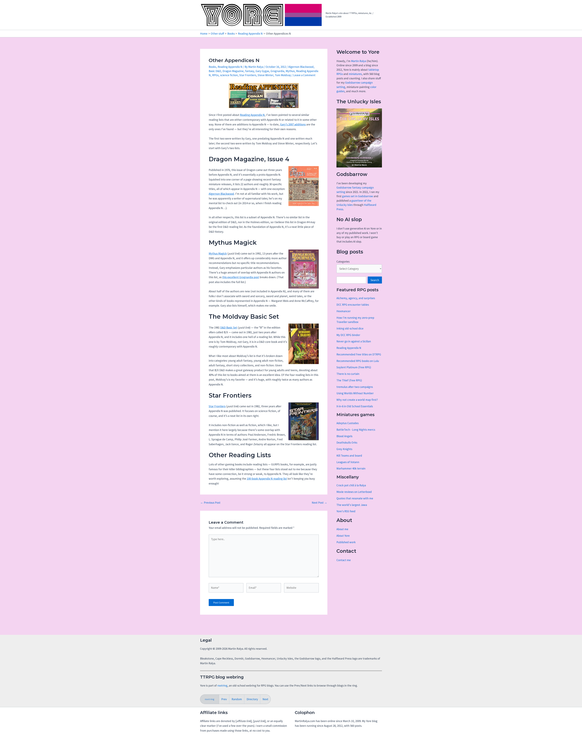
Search (375, 280)
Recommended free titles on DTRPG (358, 354)
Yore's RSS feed (345, 511)
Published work (346, 542)
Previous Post (210, 502)
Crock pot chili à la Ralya (351, 485)
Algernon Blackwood (301, 67)
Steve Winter (265, 75)
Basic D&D (215, 71)
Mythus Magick (218, 253)
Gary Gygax (262, 71)
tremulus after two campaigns (354, 387)
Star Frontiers (247, 75)
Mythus (290, 71)
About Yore (343, 535)
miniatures (355, 74)
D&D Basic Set (228, 327)
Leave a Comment (304, 75)
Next (265, 699)
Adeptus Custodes (347, 423)
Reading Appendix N (230, 67)
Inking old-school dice (349, 328)
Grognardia (277, 71)
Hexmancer (343, 311)
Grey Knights (344, 449)
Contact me (343, 560)
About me (342, 529)
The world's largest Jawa (351, 505)
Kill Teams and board (349, 455)
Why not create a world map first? (357, 400)
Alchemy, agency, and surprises (355, 298)
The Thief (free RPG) (349, 380)
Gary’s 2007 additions (293, 124)
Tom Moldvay (283, 75)
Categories (343, 261)
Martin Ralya (358, 61)
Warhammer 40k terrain (350, 468)
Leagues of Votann (347, 462)
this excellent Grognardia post (240, 277)
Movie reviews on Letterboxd (354, 492)
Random (237, 699)
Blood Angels (344, 436)
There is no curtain (347, 374)
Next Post (319, 502)
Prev (224, 699)
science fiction (229, 75)
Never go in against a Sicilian (353, 341)
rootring (222, 685)
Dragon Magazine (233, 71)
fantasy (249, 71)
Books (212, 67)
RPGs (215, 75)
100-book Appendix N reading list (267, 478)
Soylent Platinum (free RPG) (353, 367)
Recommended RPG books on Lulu (357, 361)
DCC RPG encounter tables (352, 304)
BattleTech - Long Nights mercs (355, 429)
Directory (252, 699)
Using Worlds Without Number (355, 393)
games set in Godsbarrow (357, 196)
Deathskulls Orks (346, 442)
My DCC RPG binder (348, 335)
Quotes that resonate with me (354, 498)
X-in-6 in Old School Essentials (354, 406)
